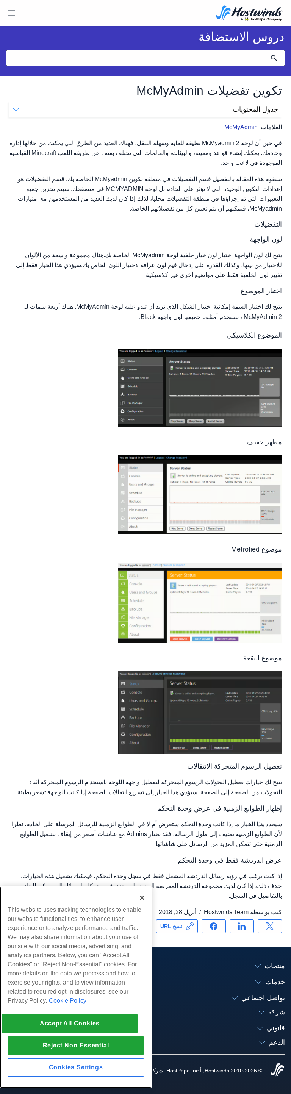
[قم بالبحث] (274, 58)
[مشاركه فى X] (270, 926)
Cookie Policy (67, 1000)
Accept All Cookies (70, 1023)
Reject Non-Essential (76, 1045)
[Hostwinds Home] (277, 1070)
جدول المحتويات (255, 109)
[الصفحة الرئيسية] (249, 13)
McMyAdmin (241, 127)
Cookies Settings (76, 1067)
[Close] (142, 897)
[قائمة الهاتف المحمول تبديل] (11, 13)
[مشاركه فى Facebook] (214, 926)
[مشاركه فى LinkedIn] (242, 926)
